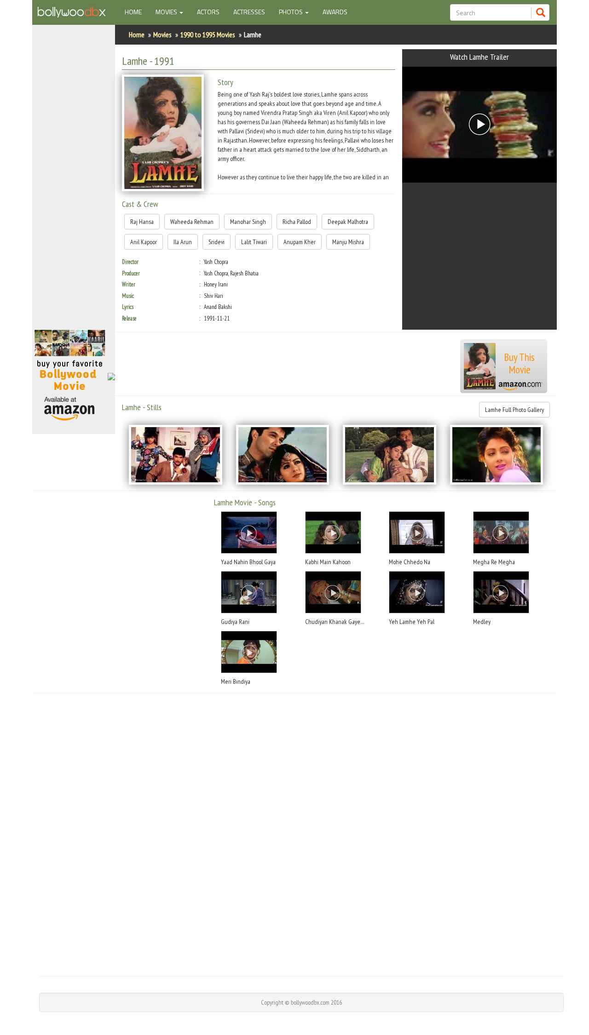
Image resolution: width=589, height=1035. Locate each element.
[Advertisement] (73, 181)
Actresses (249, 12)
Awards (335, 12)
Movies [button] (167, 12)
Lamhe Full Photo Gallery (514, 410)
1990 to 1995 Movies (207, 34)
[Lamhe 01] (175, 455)
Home (137, 11)
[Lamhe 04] (496, 455)
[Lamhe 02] (282, 455)
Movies (162, 34)
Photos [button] (291, 12)
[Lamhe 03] (389, 455)
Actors (208, 12)
